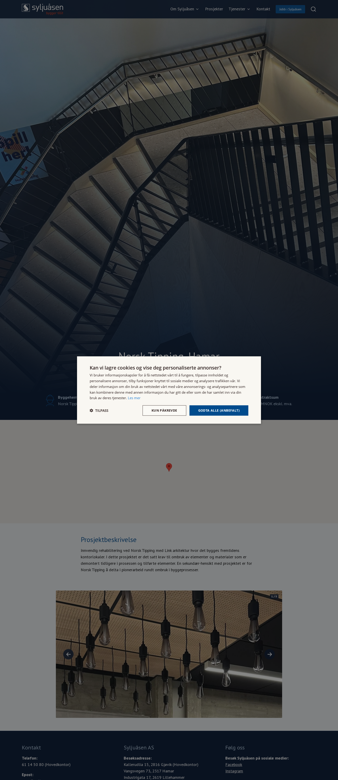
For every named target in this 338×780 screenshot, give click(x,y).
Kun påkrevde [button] (164, 410)
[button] (99, 410)
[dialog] (169, 390)
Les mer (134, 398)
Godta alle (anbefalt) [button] (219, 410)
